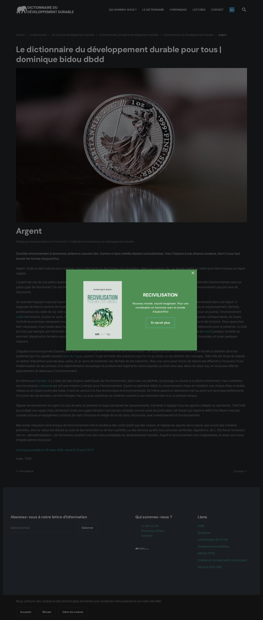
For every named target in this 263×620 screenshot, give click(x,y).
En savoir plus (160, 323)
